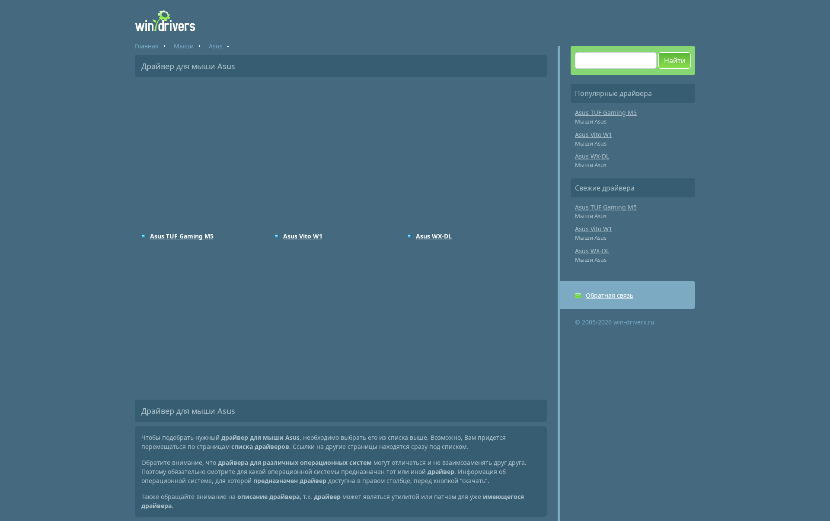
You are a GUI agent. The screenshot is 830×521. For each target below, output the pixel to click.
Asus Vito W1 (302, 236)
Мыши (184, 46)
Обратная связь (609, 295)
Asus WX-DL (434, 236)
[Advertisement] (341, 148)
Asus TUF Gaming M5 (182, 236)
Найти (674, 60)
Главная (147, 46)
